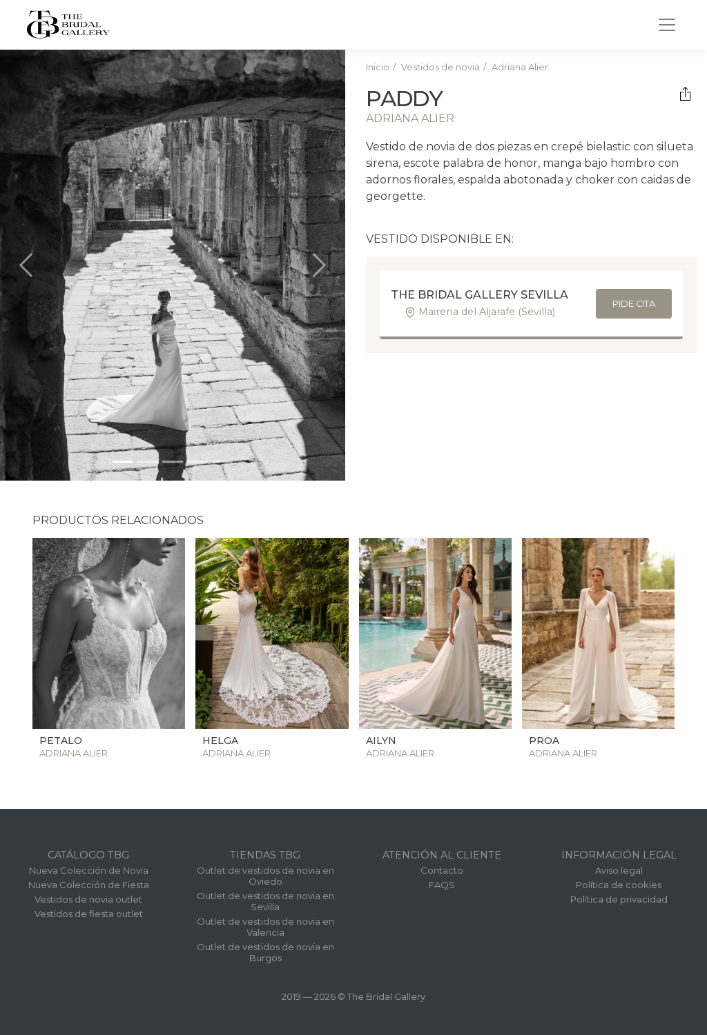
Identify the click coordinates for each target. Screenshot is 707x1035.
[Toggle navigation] (667, 25)
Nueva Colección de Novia (88, 870)
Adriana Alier (520, 66)
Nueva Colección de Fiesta (88, 884)
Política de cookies (618, 884)
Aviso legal (619, 870)
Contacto (441, 870)
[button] (26, 265)
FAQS (442, 884)
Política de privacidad (619, 899)
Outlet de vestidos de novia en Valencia (265, 927)
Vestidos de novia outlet (88, 899)
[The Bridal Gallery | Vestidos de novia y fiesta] (68, 24)
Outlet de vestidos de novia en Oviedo (265, 876)
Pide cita (633, 304)
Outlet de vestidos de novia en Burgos (265, 952)
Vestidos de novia (440, 66)
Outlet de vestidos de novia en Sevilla (265, 901)
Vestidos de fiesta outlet (89, 913)
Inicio (377, 66)
